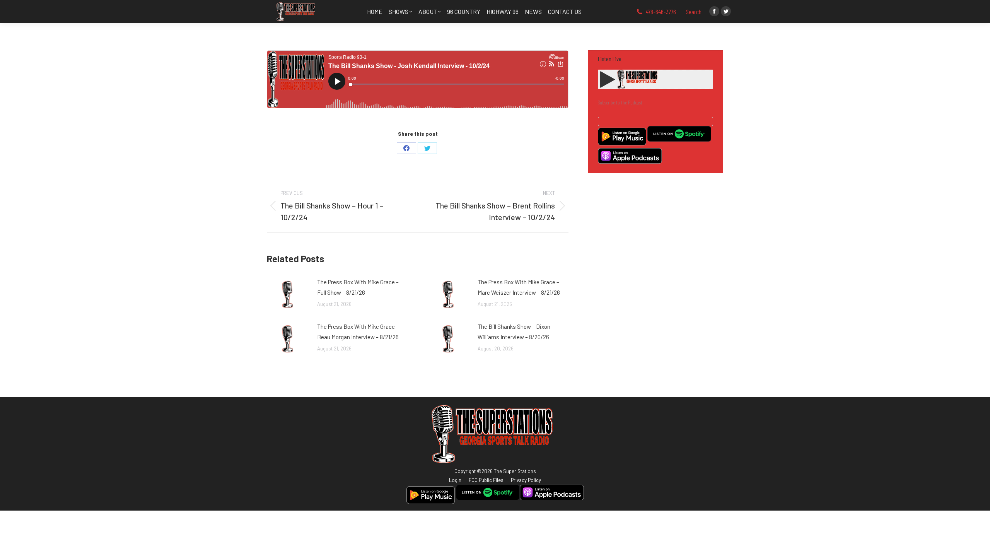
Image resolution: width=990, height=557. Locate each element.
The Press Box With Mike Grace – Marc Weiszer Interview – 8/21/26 (519, 287)
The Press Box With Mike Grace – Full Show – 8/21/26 (358, 287)
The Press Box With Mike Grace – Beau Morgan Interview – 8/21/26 (358, 331)
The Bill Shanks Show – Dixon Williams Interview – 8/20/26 (514, 331)
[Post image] (288, 294)
